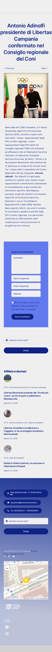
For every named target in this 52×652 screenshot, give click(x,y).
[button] (26, 580)
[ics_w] (13, 598)
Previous (10, 68)
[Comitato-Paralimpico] (7, 626)
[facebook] (5, 556)
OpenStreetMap (42, 598)
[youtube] (14, 556)
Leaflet (31, 598)
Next (44, 68)
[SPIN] (7, 620)
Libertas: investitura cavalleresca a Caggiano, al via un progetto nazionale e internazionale (24, 431)
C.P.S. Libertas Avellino (13, 423)
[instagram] (9, 556)
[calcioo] (7, 375)
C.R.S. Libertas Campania (36, 387)
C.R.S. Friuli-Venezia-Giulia (14, 387)
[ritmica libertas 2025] (7, 446)
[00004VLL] (7, 410)
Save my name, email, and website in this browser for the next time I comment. (25, 306)
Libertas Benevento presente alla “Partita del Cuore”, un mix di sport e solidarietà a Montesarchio (26, 395)
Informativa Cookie (17, 554)
